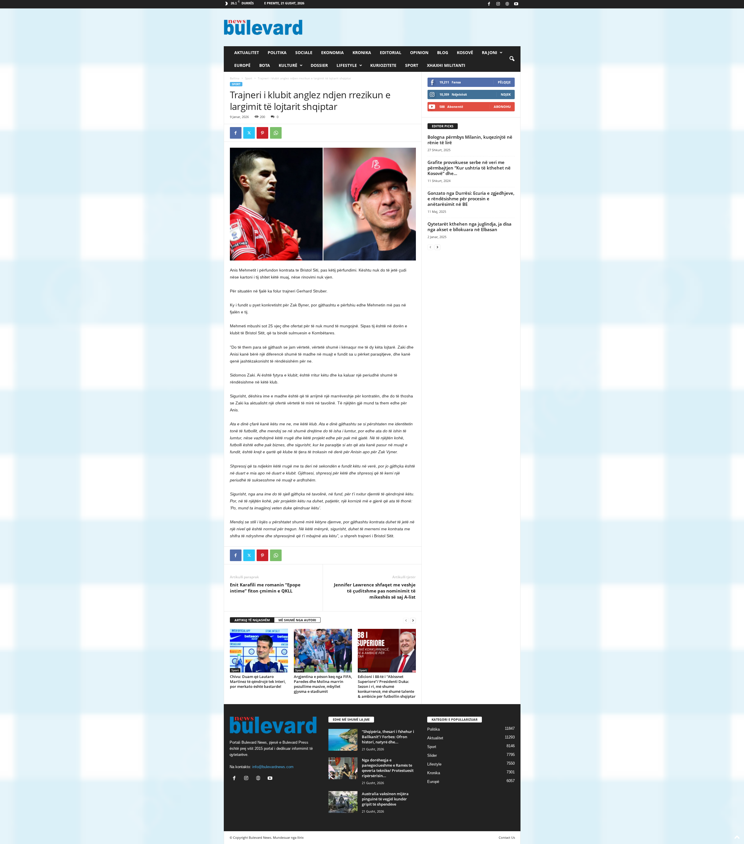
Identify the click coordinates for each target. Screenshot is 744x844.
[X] (249, 133)
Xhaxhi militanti (446, 65)
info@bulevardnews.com (273, 767)
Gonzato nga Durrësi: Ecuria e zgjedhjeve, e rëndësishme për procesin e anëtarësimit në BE (471, 198)
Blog (442, 52)
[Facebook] (489, 4)
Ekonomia (332, 52)
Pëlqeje (504, 82)
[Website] (507, 4)
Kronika (362, 52)
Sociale (303, 52)
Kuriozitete (383, 65)
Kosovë (465, 52)
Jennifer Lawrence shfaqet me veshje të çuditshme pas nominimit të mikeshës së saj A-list (375, 591)
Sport (411, 65)
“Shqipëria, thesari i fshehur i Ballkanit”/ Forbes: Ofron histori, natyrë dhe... (388, 737)
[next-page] (413, 620)
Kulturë (288, 65)
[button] (511, 59)
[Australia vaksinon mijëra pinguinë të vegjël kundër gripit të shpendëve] (342, 802)
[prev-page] (406, 620)
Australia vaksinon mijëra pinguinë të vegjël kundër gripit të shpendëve (385, 799)
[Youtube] (516, 4)
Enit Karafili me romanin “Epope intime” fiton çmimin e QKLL (265, 588)
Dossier (319, 65)
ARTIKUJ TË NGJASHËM (252, 620)
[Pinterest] (262, 133)
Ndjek (506, 94)
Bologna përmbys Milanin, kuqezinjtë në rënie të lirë (470, 139)
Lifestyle (347, 65)
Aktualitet (246, 52)
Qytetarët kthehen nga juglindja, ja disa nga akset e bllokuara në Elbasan (470, 226)
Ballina (234, 78)
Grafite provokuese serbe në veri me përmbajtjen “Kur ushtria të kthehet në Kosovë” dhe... (469, 167)
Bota (264, 65)
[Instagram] (498, 4)
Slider (432, 755)
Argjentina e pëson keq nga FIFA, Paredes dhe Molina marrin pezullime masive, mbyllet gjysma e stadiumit (323, 684)
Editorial (390, 52)
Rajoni (489, 52)
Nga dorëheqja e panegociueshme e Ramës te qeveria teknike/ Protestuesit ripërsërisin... (388, 767)
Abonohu (502, 106)
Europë (242, 65)
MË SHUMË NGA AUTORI (297, 620)
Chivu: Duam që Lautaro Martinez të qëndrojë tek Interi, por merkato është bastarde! (258, 681)
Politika (277, 52)
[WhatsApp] (276, 133)
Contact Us (507, 837)
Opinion (419, 52)
